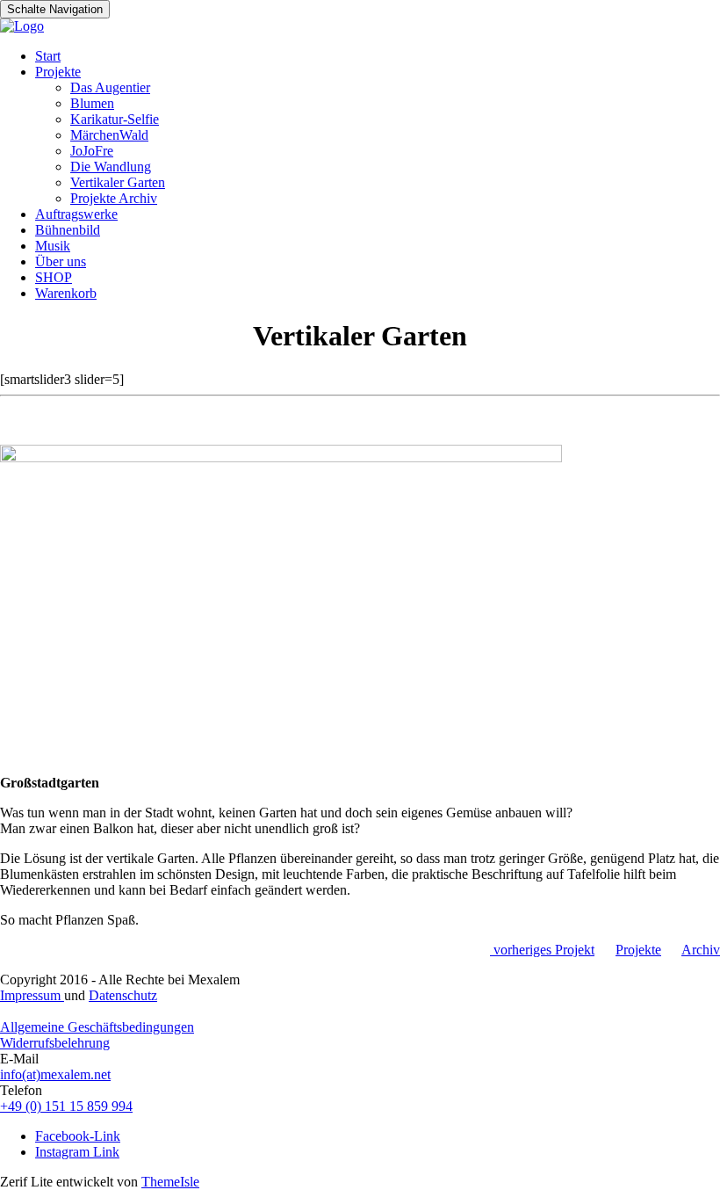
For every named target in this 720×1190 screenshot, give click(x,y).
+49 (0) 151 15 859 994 (66, 1106)
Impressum (32, 995)
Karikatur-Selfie (114, 119)
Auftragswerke (76, 214)
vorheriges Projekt (542, 949)
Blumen (92, 103)
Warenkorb (66, 293)
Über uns (60, 261)
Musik (52, 245)
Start (48, 55)
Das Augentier (110, 87)
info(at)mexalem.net (55, 1074)
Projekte (58, 71)
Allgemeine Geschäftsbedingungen (97, 1026)
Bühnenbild (67, 229)
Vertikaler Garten (117, 182)
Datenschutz (123, 995)
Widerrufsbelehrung (55, 1042)
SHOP (53, 277)
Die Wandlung (110, 166)
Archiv (700, 949)
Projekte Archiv (113, 198)
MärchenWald (109, 134)
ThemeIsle (170, 1181)
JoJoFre (91, 150)
